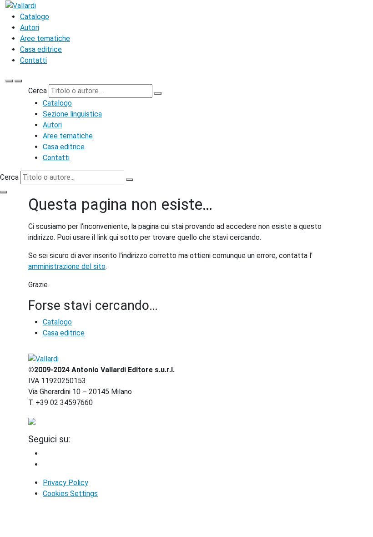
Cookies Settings (70, 493)
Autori (29, 27)
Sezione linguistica (72, 114)
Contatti (33, 60)
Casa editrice (41, 49)
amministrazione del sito (67, 266)
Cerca (37, 90)
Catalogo (34, 16)
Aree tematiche (45, 38)
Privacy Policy (65, 482)
